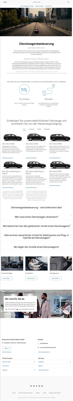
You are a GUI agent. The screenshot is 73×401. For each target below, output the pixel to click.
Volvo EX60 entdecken (54, 158)
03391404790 (12, 309)
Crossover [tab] (32, 129)
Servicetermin (48, 6)
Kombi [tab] (39, 129)
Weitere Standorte (6, 352)
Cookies (14, 392)
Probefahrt (4, 370)
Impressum (38, 392)
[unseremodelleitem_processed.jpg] (12, 263)
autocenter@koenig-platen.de (26, 309)
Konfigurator (41, 361)
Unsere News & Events (43, 370)
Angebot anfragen (39, 6)
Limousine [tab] (47, 129)
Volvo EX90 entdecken (54, 185)
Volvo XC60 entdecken (7, 187)
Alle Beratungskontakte (43, 352)
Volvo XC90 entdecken (31, 187)
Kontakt (44, 392)
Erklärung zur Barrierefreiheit (55, 392)
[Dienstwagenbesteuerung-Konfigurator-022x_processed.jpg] (61, 263)
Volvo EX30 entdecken (7, 158)
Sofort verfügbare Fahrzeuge (26, 6)
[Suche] (68, 2)
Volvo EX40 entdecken (31, 158)
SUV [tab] (24, 129)
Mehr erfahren (6, 278)
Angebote (40, 366)
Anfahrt (6, 348)
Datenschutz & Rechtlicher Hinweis (25, 392)
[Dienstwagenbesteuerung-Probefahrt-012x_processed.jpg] (36, 263)
